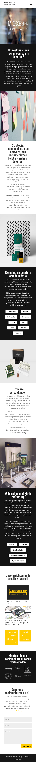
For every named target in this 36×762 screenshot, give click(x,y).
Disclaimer (18, 759)
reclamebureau (22, 69)
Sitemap (26, 757)
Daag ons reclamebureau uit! (17, 691)
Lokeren (24, 76)
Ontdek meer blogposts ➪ (11, 637)
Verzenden (26, 746)
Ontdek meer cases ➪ (25, 635)
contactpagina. (19, 711)
